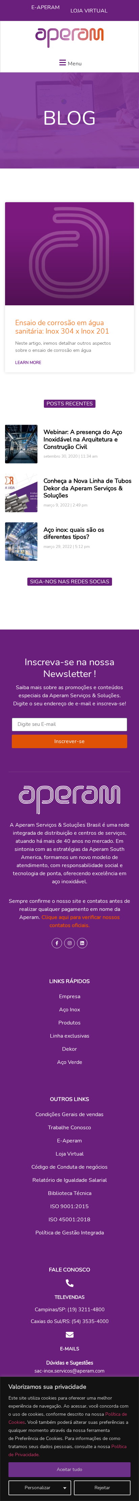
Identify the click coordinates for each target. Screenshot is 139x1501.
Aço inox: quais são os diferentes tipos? (74, 533)
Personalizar (37, 1487)
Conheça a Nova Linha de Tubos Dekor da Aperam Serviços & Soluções (88, 488)
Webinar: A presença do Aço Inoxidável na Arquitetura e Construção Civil (83, 439)
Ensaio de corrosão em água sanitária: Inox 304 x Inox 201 (62, 327)
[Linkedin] (82, 943)
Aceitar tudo (69, 1469)
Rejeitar (102, 1487)
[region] (69, 1439)
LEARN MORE (28, 362)
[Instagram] (69, 943)
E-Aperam (45, 7)
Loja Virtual (89, 10)
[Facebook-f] (57, 943)
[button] (69, 62)
